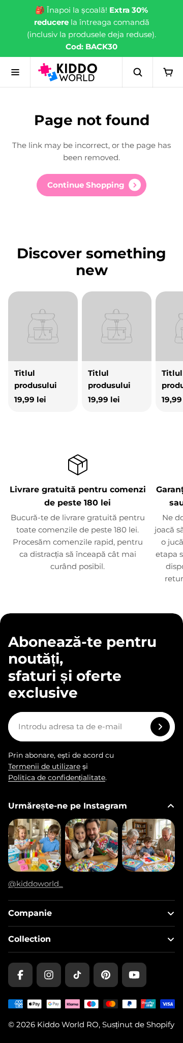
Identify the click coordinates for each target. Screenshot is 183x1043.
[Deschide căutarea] (137, 72)
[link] (91, 185)
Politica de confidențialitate (56, 777)
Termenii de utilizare (44, 766)
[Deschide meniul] (15, 72)
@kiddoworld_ (35, 883)
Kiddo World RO (68, 1024)
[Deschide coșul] (167, 72)
